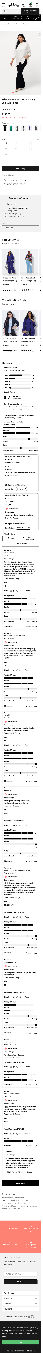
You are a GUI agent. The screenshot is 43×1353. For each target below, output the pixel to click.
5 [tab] (28, 93)
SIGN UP (20, 1282)
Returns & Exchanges (15, 1351)
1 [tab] (12, 93)
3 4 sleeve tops (21, 1203)
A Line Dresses (7, 1197)
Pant (24, 24)
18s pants (21, 1206)
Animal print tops (9, 1206)
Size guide (36, 139)
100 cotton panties (9, 1200)
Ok (20, 1342)
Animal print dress (25, 1200)
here (4, 1336)
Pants (18, 24)
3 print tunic (32, 1206)
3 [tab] (20, 93)
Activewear (19, 1197)
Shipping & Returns (8, 175)
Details (5, 223)
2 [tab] (16, 93)
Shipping (31, 1351)
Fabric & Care (8, 228)
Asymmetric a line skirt (11, 1209)
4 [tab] (24, 93)
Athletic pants (7, 1203)
